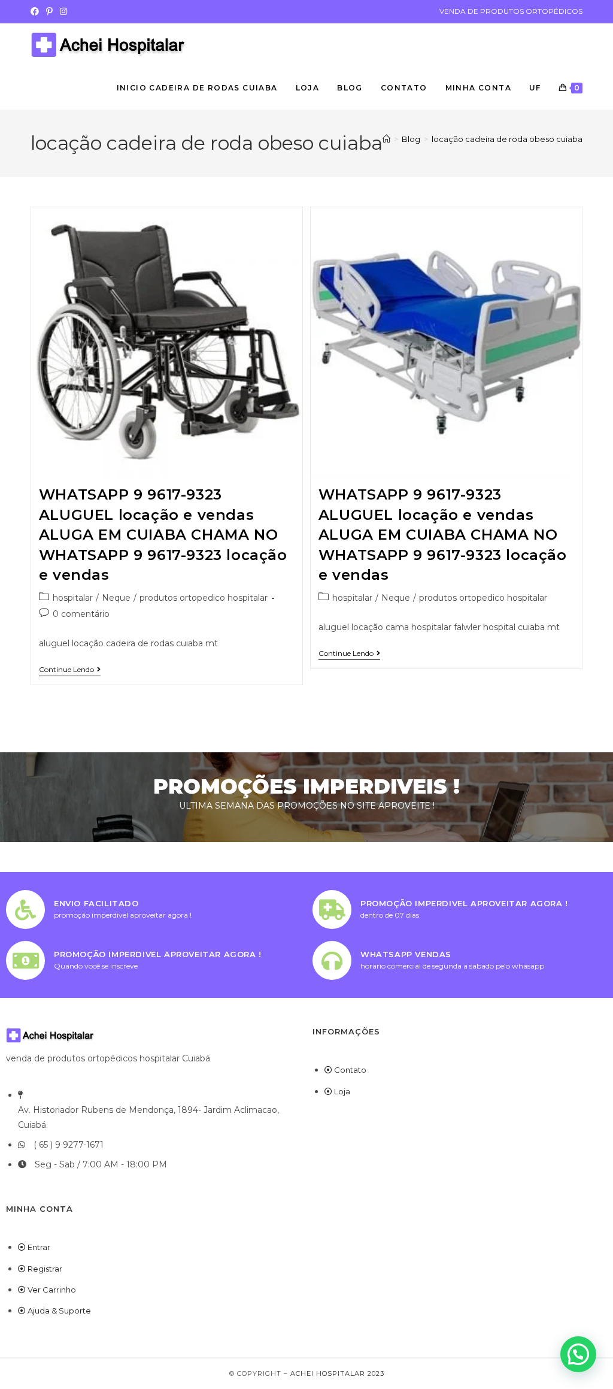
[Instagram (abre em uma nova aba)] (63, 11)
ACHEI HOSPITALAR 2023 (337, 1373)
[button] (578, 1354)
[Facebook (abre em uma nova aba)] (37, 11)
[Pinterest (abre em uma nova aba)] (49, 11)
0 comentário (81, 614)
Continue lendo (70, 669)
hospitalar (73, 597)
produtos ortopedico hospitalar (203, 597)
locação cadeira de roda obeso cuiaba (507, 139)
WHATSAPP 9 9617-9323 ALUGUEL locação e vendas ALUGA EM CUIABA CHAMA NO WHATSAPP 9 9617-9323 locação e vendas (163, 534)
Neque (116, 597)
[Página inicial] (386, 139)
